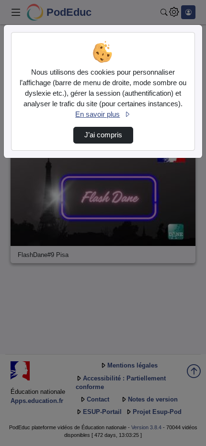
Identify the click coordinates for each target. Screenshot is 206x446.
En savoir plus (97, 114)
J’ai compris (103, 135)
